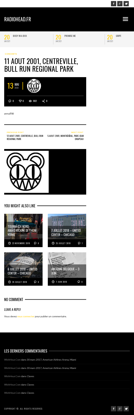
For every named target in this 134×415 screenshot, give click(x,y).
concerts (11, 54)
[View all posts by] (34, 86)
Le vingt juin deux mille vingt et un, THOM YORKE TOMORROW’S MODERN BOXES (104, 38)
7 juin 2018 (61, 281)
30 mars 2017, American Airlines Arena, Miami (51, 359)
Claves (30, 376)
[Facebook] (113, 3)
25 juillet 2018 (63, 243)
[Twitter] (126, 3)
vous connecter (25, 316)
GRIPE (37, 35)
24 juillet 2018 (19, 282)
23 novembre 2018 (21, 243)
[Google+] (119, 3)
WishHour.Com (12, 359)
